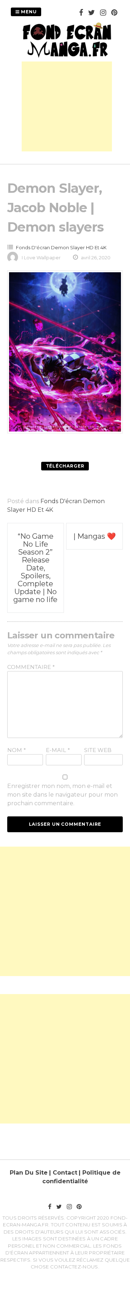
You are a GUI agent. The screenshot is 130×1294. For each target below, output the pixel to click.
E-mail (58, 750)
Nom (16, 750)
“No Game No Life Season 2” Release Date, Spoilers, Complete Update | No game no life (35, 568)
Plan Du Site (29, 1172)
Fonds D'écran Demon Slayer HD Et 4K (61, 247)
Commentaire (31, 667)
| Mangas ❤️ (94, 536)
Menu (28, 11)
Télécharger (65, 466)
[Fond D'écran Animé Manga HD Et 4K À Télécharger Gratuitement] (67, 57)
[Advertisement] (67, 106)
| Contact (63, 1172)
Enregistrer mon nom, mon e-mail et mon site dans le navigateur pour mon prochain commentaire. (62, 795)
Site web (98, 750)
